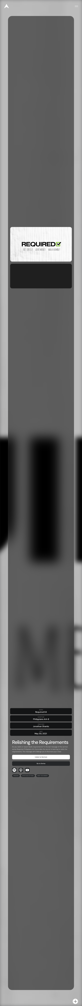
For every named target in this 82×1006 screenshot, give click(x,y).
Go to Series (41, 764)
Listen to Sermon (41, 757)
